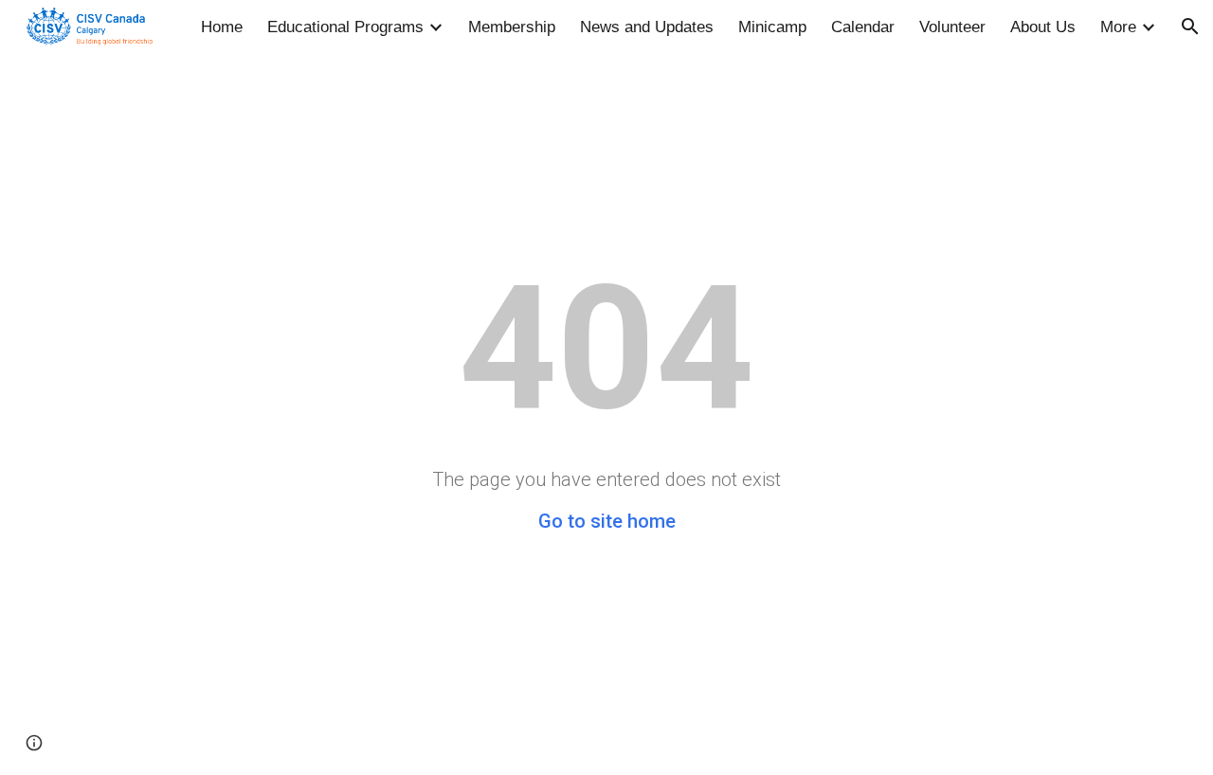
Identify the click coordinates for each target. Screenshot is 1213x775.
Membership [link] (511, 26)
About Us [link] (1043, 26)
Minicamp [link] (772, 26)
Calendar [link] (863, 26)
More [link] (1118, 26)
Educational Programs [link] (345, 26)
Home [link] (222, 26)
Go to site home (607, 521)
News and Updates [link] (647, 26)
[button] (1190, 26)
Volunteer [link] (952, 26)
